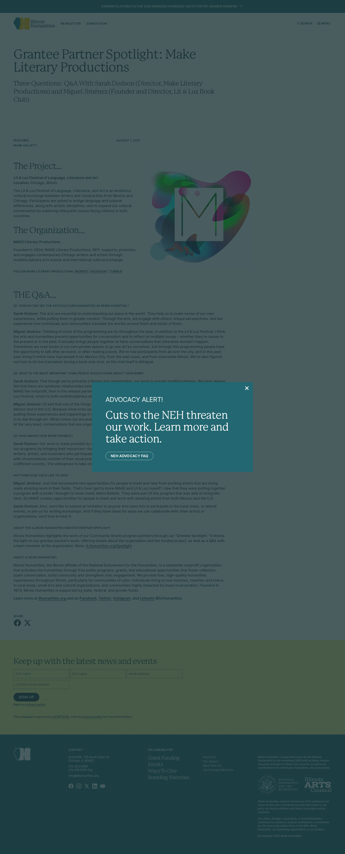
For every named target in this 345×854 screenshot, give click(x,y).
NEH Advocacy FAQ (129, 456)
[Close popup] (247, 388)
